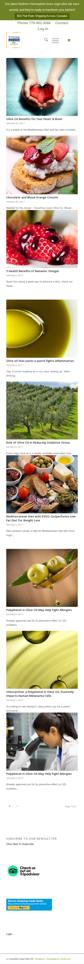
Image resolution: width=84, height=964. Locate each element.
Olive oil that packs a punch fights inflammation (40, 361)
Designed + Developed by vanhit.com (53, 958)
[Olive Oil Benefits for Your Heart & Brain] (42, 87)
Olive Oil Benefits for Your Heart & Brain (34, 119)
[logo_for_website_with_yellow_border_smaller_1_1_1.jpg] (34, 40)
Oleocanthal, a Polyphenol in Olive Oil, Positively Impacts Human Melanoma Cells (40, 694)
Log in (43, 28)
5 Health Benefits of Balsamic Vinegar (32, 271)
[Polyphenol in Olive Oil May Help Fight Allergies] (42, 578)
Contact (61, 22)
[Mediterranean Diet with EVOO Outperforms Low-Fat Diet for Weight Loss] (42, 484)
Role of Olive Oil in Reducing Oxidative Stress (38, 442)
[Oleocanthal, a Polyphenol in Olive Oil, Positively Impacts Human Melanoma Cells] (42, 660)
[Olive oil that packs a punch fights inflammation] (42, 329)
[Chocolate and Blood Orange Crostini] (42, 165)
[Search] (44, 40)
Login (9, 934)
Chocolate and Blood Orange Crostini (32, 197)
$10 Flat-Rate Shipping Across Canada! (42, 15)
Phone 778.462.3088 (34, 22)
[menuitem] (34, 23)
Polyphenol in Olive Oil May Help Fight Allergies (39, 610)
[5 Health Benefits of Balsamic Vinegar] (42, 239)
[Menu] (53, 40)
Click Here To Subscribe (20, 844)
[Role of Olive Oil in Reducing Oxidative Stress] (42, 410)
